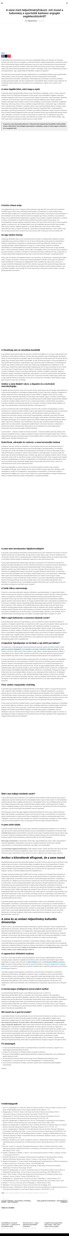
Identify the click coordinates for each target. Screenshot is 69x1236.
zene (46, 1193)
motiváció (11, 1193)
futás (6, 1193)
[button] (2, 56)
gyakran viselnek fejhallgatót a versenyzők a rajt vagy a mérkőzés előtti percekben (29, 649)
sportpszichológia (27, 1193)
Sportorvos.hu (4, 1228)
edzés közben (32, 962)
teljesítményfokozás (38, 1193)
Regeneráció (18, 1193)
